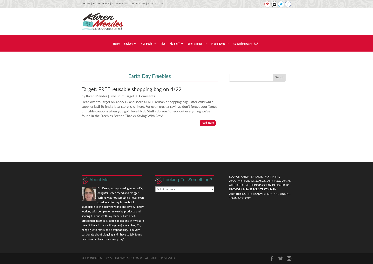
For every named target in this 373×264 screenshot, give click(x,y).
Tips (162, 43)
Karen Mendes (96, 96)
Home (116, 43)
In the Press (101, 4)
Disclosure (138, 4)
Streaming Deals (242, 43)
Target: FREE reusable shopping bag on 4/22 (131, 89)
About (86, 4)
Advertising (120, 4)
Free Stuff (117, 96)
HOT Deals (146, 43)
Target (129, 96)
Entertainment (195, 43)
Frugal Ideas (218, 43)
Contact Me (155, 4)
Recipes (128, 43)
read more (208, 123)
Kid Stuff (175, 43)
